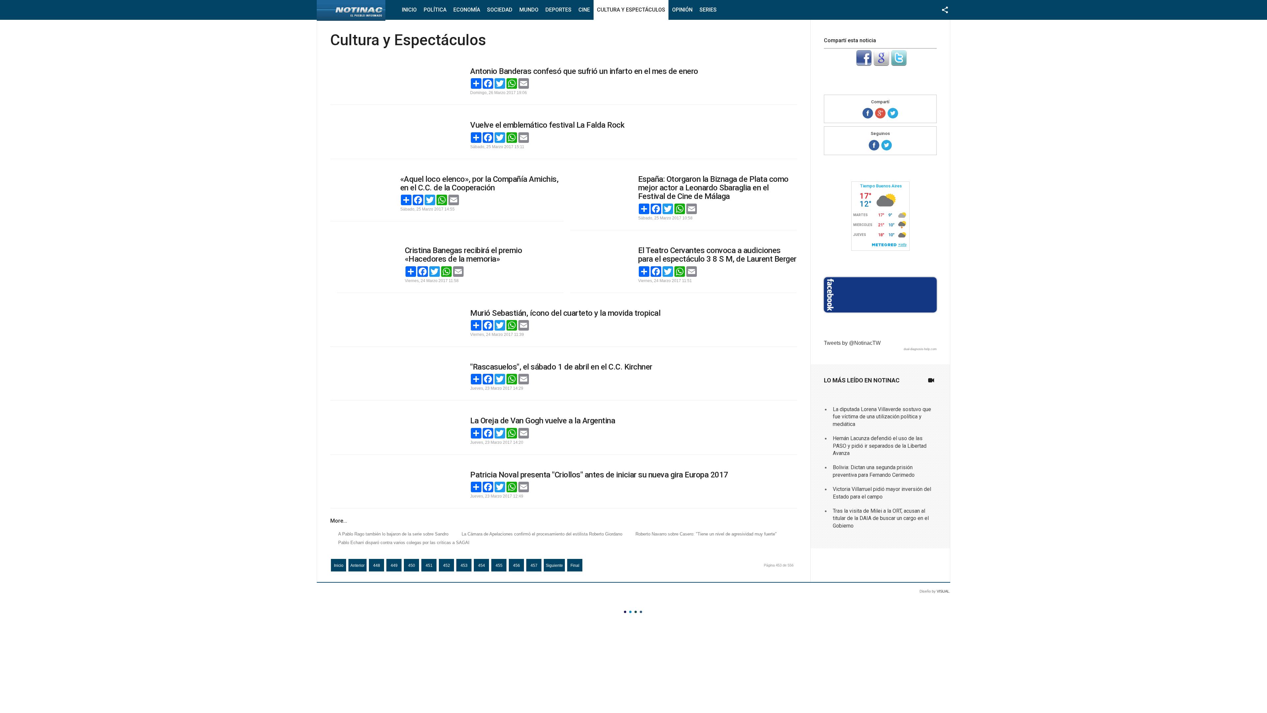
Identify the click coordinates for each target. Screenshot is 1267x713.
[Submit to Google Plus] (881, 64)
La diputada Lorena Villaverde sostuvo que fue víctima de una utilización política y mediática (882, 416)
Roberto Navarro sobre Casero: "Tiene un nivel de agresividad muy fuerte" (706, 534)
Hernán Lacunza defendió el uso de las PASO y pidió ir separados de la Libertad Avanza (879, 445)
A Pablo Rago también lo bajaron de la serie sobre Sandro (393, 534)
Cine (584, 10)
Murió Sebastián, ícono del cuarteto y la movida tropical (565, 313)
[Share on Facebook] (867, 113)
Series (708, 10)
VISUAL (943, 591)
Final (574, 565)
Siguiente (554, 565)
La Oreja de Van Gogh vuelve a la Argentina (542, 420)
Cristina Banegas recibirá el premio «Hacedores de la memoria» (463, 255)
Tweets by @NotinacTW (852, 343)
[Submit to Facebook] (864, 64)
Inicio (409, 10)
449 (394, 565)
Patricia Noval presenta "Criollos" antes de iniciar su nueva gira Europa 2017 (599, 474)
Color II (630, 612)
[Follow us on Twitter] (886, 145)
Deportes (558, 10)
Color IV (641, 612)
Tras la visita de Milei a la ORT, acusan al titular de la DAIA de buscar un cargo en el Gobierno (881, 518)
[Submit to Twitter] (899, 64)
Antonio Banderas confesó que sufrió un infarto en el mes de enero (584, 71)
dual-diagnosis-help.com (920, 349)
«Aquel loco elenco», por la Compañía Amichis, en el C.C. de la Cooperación (479, 183)
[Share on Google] (880, 113)
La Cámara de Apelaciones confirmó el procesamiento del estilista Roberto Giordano (542, 534)
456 (516, 565)
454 (481, 565)
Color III (635, 612)
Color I (625, 612)
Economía (466, 10)
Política (435, 10)
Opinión (682, 10)
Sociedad (499, 10)
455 (499, 565)
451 (429, 565)
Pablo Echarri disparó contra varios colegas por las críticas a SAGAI (404, 542)
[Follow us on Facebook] (874, 145)
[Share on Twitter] (893, 113)
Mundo (528, 10)
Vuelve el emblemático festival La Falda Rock (547, 125)
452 (446, 565)
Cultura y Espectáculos (631, 10)
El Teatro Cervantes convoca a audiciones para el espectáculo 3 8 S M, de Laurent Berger (717, 255)
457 (534, 565)
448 (376, 565)
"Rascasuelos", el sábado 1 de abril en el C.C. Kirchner (561, 367)
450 (411, 565)
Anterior (357, 565)
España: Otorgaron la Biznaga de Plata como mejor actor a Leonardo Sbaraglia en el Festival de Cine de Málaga (713, 188)
